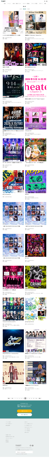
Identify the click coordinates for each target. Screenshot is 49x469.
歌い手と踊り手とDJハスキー (30, 67)
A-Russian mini (28, 130)
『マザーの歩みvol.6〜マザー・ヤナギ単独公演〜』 (35, 162)
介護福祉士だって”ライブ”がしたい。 (32, 385)
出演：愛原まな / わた (28, 102)
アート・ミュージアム (43, 3)
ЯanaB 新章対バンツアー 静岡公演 (9, 289)
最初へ (9, 398)
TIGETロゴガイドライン (28, 427)
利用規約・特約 (8, 434)
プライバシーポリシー (9, 438)
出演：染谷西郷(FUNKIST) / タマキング (9, 134)
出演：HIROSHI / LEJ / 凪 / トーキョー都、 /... (32, 388)
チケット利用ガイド (9, 423)
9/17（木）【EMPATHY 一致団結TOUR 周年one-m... (13, 162)
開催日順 (24, 8)
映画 (36, 3)
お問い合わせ (26, 432)
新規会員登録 (8, 425)
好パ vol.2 (27, 258)
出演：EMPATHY (5, 166)
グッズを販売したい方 (28, 425)
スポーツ (32, 3)
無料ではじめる (24, 411)
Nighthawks (5, 385)
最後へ (40, 398)
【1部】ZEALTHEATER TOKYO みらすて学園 (11, 258)
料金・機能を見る (24, 414)
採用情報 (7, 441)
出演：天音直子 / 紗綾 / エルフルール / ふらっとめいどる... (12, 102)
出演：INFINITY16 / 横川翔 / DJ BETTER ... (32, 197)
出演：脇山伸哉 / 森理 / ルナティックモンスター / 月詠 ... (34, 293)
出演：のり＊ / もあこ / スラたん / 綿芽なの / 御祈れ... (11, 325)
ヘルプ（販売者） (27, 430)
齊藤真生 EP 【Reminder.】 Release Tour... (33, 35)
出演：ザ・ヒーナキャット (7, 70)
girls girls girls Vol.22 (29, 321)
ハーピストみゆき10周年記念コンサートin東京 (11, 35)
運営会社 (7, 440)
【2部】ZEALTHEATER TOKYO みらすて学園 (11, 226)
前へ (12, 398)
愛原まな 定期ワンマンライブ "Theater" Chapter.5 (34, 98)
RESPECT (27, 194)
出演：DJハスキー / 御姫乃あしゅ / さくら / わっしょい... (34, 70)
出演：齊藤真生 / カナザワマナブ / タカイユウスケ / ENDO (34, 38)
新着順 (28, 8)
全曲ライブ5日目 (6, 67)
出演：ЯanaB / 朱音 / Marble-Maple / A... (9, 293)
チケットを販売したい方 (28, 423)
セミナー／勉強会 (17, 3)
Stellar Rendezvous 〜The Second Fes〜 (11, 353)
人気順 (20, 8)
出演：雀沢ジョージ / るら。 (7, 388)
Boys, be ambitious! (7, 194)
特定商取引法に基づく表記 (10, 436)
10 (33, 398)
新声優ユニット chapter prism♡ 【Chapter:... (34, 353)
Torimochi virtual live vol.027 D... (9, 321)
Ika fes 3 (4, 98)
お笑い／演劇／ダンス (8, 3)
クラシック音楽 (26, 3)
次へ (36, 398)
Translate (25, 453)
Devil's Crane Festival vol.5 (30, 289)
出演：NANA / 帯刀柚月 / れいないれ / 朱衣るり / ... (33, 134)
